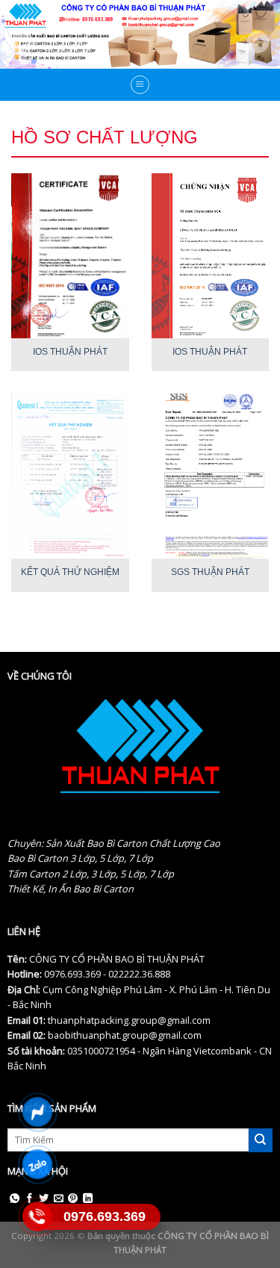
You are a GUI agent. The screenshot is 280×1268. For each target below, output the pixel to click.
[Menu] (140, 85)
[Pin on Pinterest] (73, 1199)
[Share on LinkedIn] (88, 1199)
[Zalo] (38, 1164)
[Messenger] (38, 1111)
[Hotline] (38, 1216)
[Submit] (261, 1140)
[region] (140, 34)
